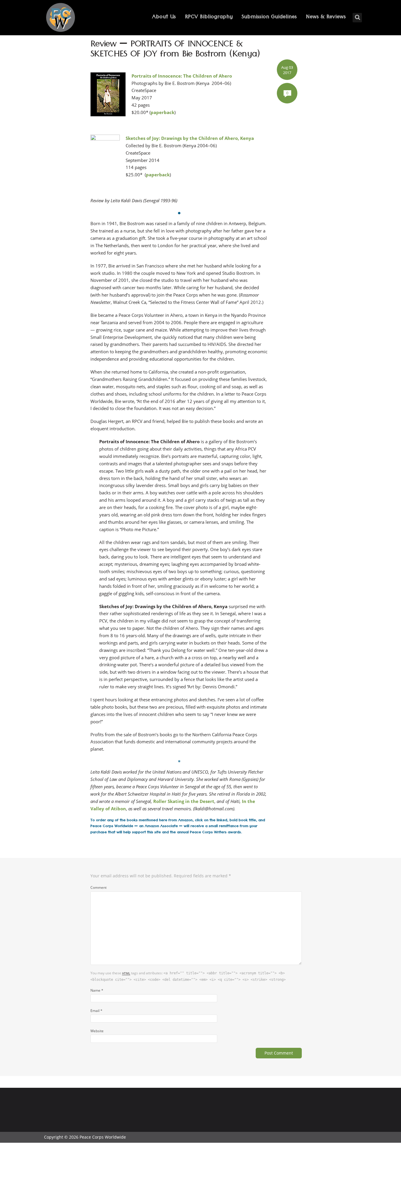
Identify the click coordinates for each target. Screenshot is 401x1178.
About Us (164, 17)
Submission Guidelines (269, 17)
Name (96, 990)
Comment (98, 887)
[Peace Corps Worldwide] (60, 18)
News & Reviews (326, 17)
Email (96, 1010)
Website (97, 1030)
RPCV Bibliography (209, 17)
